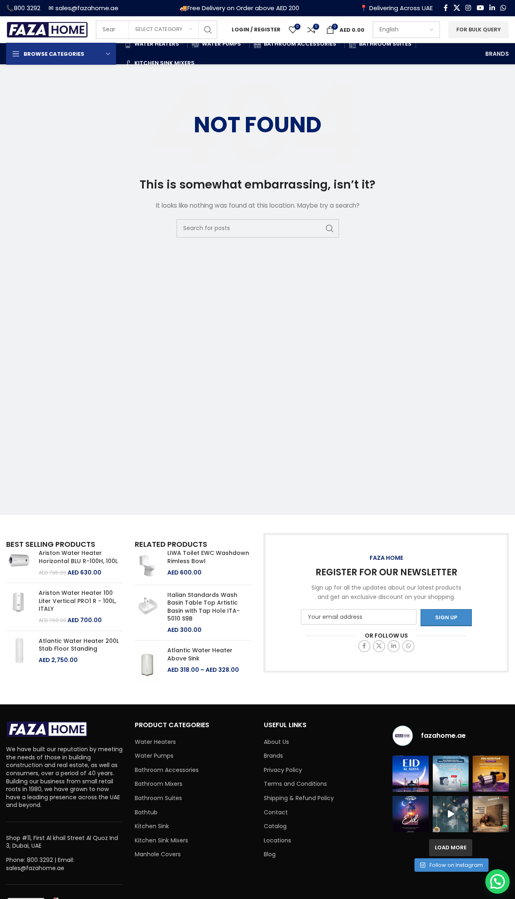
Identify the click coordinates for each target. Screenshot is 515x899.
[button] (497, 881)
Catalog (275, 826)
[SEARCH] (208, 29)
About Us (276, 742)
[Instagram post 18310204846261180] (451, 814)
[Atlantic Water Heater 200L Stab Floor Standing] (19, 650)
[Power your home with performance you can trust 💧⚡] (491, 774)
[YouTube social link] (480, 8)
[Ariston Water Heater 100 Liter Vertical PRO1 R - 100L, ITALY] (19, 606)
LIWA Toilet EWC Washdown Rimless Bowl (208, 557)
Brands (273, 756)
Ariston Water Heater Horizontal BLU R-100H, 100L (78, 557)
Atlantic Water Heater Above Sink (199, 654)
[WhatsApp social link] (503, 8)
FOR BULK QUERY (478, 29)
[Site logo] (47, 29)
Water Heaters (155, 742)
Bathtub (146, 812)
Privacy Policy (283, 770)
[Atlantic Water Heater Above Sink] (148, 664)
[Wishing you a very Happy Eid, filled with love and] (410, 814)
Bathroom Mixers (158, 784)
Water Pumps (154, 756)
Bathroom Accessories (167, 770)
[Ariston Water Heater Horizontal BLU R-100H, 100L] (19, 563)
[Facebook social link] (446, 8)
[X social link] (456, 8)
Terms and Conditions (295, 784)
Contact (276, 812)
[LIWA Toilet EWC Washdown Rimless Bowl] (148, 563)
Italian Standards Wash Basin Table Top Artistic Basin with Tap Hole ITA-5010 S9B (203, 607)
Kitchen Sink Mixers (161, 840)
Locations (277, 840)
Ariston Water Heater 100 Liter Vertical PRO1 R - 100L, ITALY (77, 601)
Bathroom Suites (158, 798)
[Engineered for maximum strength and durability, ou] (491, 814)
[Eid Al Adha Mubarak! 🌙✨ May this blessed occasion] (410, 774)
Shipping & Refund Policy (299, 798)
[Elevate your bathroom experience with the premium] (451, 774)
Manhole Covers (158, 854)
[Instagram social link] (468, 8)
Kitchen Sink (152, 826)
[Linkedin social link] (492, 8)
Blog (270, 854)
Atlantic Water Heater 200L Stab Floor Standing (79, 645)
